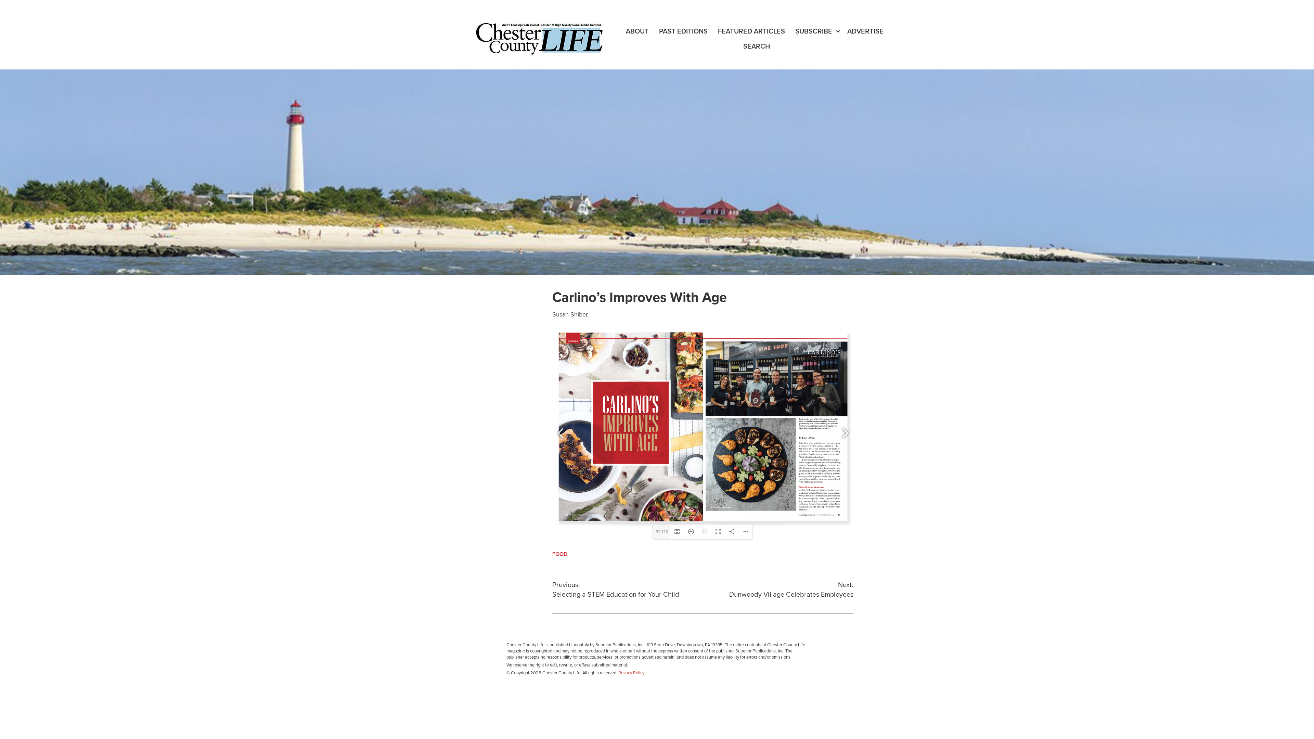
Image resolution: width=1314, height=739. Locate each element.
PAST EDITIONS (683, 31)
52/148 (662, 531)
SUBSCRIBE (813, 31)
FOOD (559, 554)
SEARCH (756, 46)
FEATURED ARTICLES (751, 31)
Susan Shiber (570, 314)
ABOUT (637, 31)
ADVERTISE (865, 31)
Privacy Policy (631, 673)
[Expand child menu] (838, 31)
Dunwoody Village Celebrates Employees (791, 590)
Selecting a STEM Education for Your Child (615, 590)
